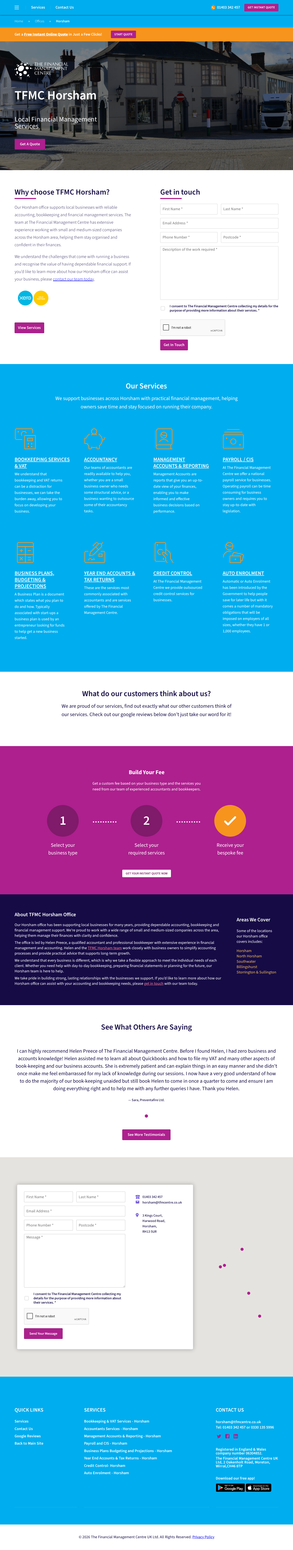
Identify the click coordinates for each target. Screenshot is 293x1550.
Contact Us (65, 7)
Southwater (246, 961)
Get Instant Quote (261, 7)
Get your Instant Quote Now (147, 873)
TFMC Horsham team (105, 948)
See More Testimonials (146, 1134)
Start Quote (123, 34)
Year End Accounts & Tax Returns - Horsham (120, 1458)
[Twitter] (219, 1436)
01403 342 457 (228, 7)
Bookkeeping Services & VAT (42, 463)
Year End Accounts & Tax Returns (109, 576)
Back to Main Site (29, 1443)
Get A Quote (30, 144)
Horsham (244, 950)
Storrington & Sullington (256, 972)
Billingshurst (247, 967)
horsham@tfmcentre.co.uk (162, 1202)
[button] (220, 1266)
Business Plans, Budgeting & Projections (34, 580)
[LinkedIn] (236, 1436)
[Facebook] (227, 1436)
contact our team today (73, 279)
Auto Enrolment (243, 573)
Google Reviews (28, 1436)
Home (19, 21)
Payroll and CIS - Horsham (105, 1443)
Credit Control (172, 573)
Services (38, 7)
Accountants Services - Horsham (111, 1429)
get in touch (153, 983)
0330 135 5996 (262, 1427)
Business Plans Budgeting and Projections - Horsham (128, 1451)
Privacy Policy (203, 1537)
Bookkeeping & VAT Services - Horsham (116, 1421)
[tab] (146, 1116)
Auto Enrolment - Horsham (106, 1473)
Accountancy (100, 459)
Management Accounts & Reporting (181, 463)
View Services (29, 327)
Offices (39, 21)
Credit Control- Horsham (104, 1465)
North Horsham (249, 956)
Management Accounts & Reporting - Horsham (122, 1436)
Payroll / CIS (238, 459)
